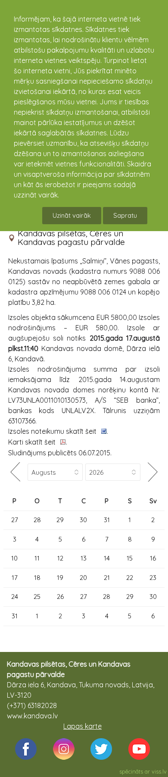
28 (37, 520)
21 (107, 577)
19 (60, 577)
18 (37, 577)
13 (84, 558)
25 (37, 596)
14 (107, 558)
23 (152, 577)
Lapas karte (82, 726)
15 (130, 558)
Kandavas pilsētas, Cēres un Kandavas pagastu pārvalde (71, 237)
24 (14, 596)
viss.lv (159, 771)
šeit (91, 431)
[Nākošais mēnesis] (152, 472)
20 (83, 577)
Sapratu (125, 215)
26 (60, 596)
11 (37, 558)
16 (153, 558)
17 (15, 577)
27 (14, 520)
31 (107, 520)
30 (83, 520)
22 (129, 577)
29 (60, 520)
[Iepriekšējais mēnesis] (15, 472)
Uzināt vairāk (72, 215)
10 (14, 558)
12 (60, 558)
